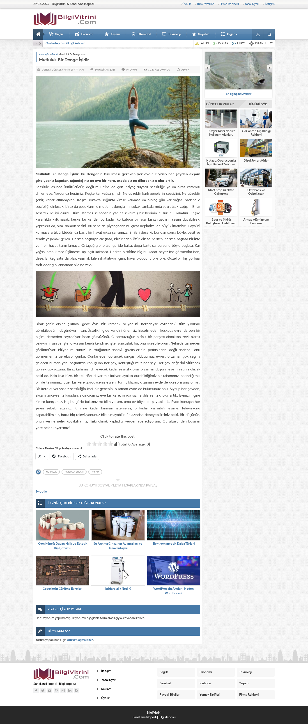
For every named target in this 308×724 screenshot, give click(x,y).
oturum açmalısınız (80, 640)
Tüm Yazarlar (205, 4)
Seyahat (203, 34)
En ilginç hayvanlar (238, 94)
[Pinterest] (56, 690)
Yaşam (115, 34)
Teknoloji (174, 34)
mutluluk (51, 471)
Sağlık (59, 34)
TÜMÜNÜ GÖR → (259, 104)
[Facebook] (36, 690)
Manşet (68, 69)
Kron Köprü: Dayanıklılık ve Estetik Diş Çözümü (62, 546)
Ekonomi (87, 34)
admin (185, 69)
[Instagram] (63, 690)
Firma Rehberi (229, 4)
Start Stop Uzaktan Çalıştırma (221, 192)
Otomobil (144, 34)
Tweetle (41, 491)
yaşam (95, 471)
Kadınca (205, 683)
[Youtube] (49, 690)
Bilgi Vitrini (154, 713)
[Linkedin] (70, 690)
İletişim (270, 4)
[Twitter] (43, 690)
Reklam (106, 689)
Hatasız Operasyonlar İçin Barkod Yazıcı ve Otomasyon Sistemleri (90, 43)
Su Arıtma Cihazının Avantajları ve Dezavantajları (118, 546)
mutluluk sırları (74, 471)
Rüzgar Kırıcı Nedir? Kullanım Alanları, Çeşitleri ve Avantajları (221, 134)
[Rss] (76, 690)
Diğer (231, 34)
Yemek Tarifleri (210, 695)
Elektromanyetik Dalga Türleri (173, 544)
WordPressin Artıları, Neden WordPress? (173, 591)
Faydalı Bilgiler (169, 695)
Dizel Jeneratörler (256, 160)
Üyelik (186, 4)
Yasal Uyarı (252, 4)
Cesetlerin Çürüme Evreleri (63, 589)
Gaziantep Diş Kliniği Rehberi (256, 133)
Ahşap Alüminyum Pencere (256, 221)
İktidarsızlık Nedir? (117, 589)
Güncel (57, 69)
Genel (54, 54)
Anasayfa (39, 34)
